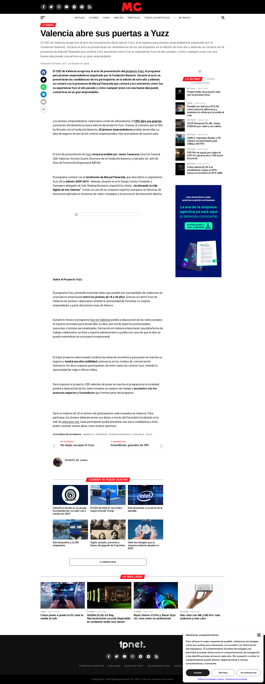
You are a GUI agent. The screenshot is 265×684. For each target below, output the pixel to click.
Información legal (159, 666)
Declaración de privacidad (236, 679)
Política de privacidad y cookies (211, 679)
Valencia (139, 435)
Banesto (89, 435)
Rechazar (223, 673)
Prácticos (134, 17)
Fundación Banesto (121, 435)
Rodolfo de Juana (80, 63)
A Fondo (94, 17)
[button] (258, 635)
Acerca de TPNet (134, 666)
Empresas (102, 435)
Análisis (118, 17)
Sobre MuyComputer (91, 666)
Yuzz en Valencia (100, 319)
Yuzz (89, 154)
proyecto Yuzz (135, 71)
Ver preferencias (248, 673)
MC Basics (184, 17)
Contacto (180, 666)
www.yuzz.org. (70, 421)
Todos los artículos (157, 17)
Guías (106, 17)
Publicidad (114, 666)
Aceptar (198, 673)
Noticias (80, 17)
